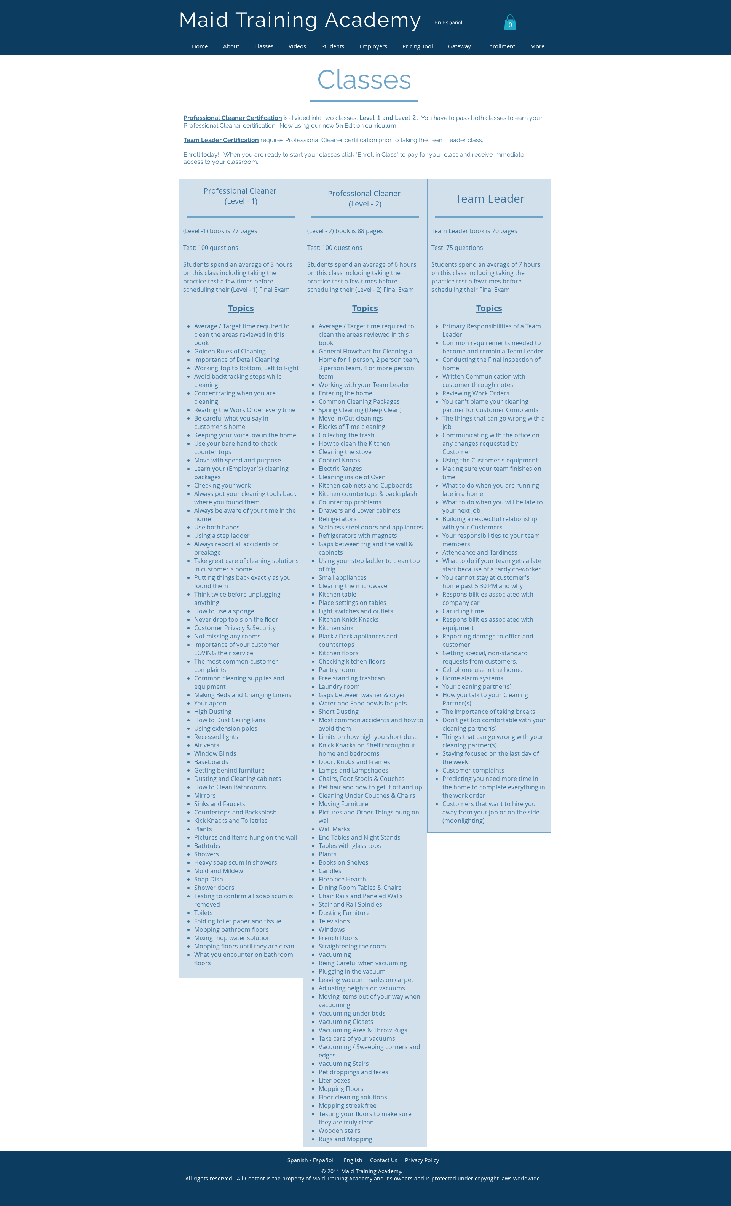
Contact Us (383, 1160)
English (353, 1160)
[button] (510, 22)
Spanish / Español (310, 1160)
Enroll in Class (377, 154)
